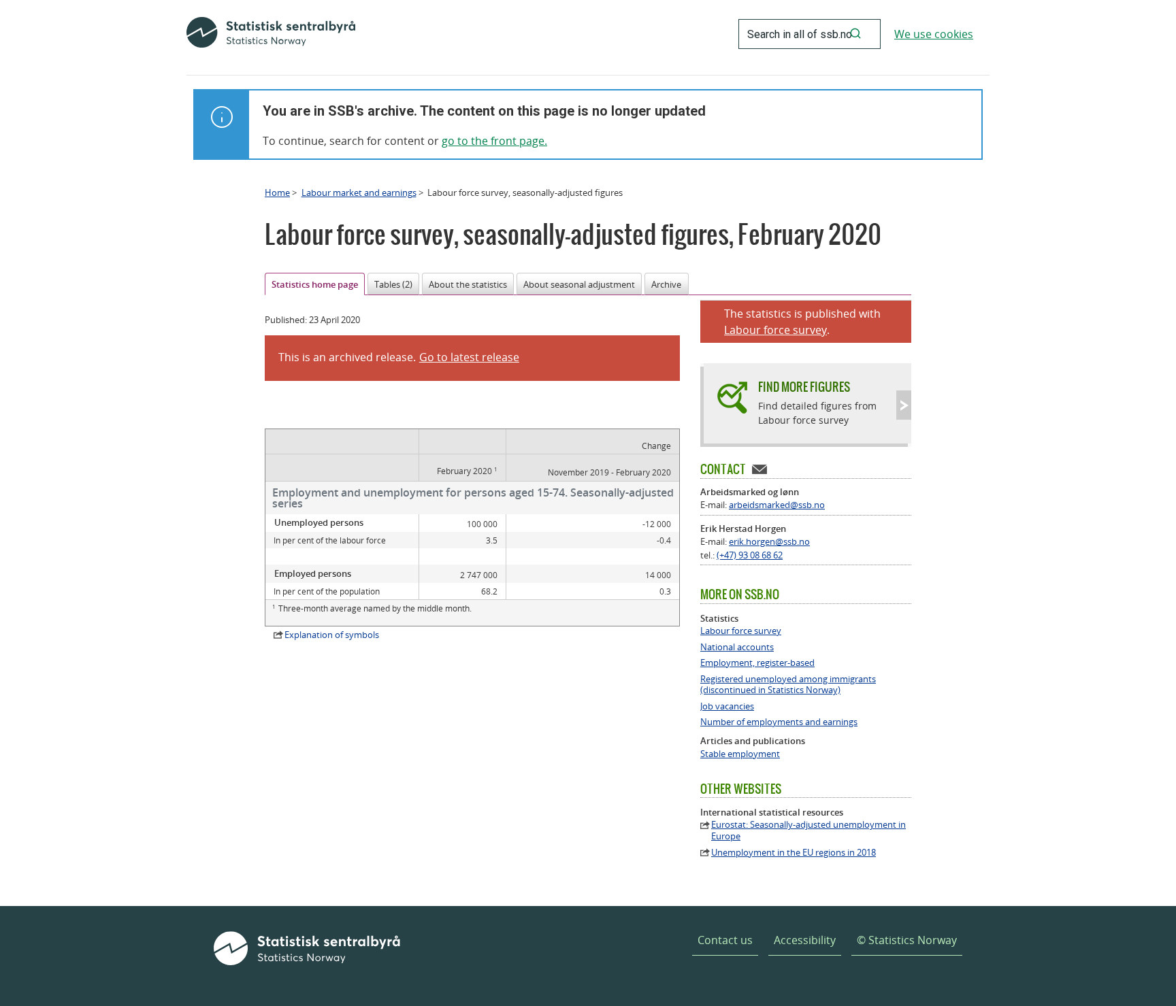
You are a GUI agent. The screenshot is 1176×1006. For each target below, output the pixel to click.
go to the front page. (494, 140)
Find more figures (804, 386)
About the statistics (468, 284)
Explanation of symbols (331, 634)
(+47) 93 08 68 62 (750, 555)
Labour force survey (775, 329)
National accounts (737, 647)
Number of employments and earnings (779, 722)
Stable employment (740, 754)
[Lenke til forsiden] (270, 34)
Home (277, 192)
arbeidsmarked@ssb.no (777, 505)
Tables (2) (393, 284)
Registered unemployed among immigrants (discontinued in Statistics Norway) (788, 685)
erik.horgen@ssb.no (769, 541)
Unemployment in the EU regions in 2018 (793, 852)
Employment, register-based (757, 663)
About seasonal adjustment (579, 284)
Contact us (725, 940)
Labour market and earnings (358, 192)
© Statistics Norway (907, 940)
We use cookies (933, 34)
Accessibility (805, 940)
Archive (666, 284)
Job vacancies (727, 706)
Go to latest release (469, 357)
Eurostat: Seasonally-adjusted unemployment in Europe (808, 830)
